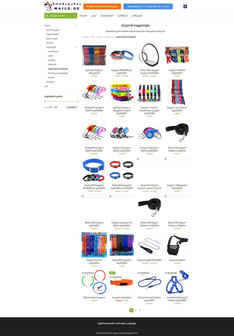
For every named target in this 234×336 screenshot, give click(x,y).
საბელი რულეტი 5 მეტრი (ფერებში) (149, 149)
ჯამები (50, 56)
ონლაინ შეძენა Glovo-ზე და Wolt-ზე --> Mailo (148, 6)
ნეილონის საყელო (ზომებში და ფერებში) (94, 186)
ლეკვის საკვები (52, 34)
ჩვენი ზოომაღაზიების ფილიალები (103, 6)
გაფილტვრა (71, 107)
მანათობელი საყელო (94, 297)
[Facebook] (185, 6)
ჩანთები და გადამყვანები (58, 73)
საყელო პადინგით (121, 297)
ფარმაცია (50, 82)
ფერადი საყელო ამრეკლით (94, 71)
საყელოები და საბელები (58, 69)
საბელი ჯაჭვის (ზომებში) (149, 260)
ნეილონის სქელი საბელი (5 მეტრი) (177, 149)
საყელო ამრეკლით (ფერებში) (177, 186)
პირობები (121, 323)
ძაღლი (47, 25)
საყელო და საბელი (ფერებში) (177, 109)
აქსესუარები (51, 47)
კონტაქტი (131, 323)
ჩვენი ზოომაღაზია (106, 323)
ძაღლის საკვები (52, 30)
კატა (46, 86)
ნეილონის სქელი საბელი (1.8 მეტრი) (149, 224)
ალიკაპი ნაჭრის (177, 260)
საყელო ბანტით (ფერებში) (177, 71)
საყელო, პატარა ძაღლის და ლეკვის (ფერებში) (149, 110)
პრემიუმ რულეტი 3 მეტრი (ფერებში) (94, 109)
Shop (92, 37)
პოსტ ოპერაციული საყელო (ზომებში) (149, 71)
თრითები (50, 43)
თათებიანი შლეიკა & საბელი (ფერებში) (177, 298)
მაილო (109, 333)
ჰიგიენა (51, 77)
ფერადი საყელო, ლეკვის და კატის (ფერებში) (122, 110)
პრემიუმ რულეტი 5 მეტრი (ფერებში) (94, 149)
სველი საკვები (52, 38)
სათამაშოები (53, 51)
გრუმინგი (52, 60)
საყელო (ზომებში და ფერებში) (121, 71)
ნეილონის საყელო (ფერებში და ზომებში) (122, 186)
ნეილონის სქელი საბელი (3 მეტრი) (177, 224)
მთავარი (85, 37)
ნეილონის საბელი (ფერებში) (94, 224)
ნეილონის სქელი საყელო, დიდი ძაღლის (149, 186)
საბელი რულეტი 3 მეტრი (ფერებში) (121, 149)
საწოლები (52, 64)
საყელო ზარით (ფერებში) (94, 261)
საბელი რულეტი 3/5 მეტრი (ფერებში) (122, 224)
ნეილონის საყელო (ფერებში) (122, 261)
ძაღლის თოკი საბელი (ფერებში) (149, 298)
